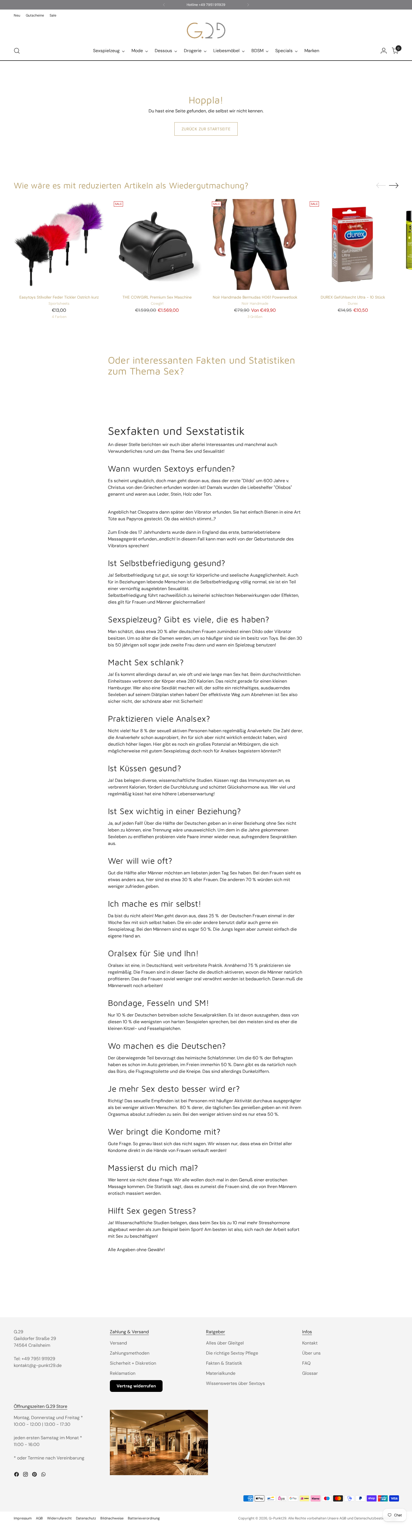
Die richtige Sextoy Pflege (232, 1353)
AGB (39, 1518)
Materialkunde (220, 1373)
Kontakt (310, 1343)
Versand (118, 1343)
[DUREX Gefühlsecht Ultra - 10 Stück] (353, 244)
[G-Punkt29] (206, 30)
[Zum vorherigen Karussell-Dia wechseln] (381, 185)
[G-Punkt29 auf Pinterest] (35, 1475)
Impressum (23, 1518)
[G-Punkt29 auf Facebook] (17, 1475)
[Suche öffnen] (16, 50)
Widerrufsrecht (59, 1518)
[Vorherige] (164, 5)
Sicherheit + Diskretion (133, 1363)
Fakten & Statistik (224, 1363)
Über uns (311, 1353)
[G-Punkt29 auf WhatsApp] (44, 1475)
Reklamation (122, 1373)
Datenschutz (86, 1518)
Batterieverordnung (144, 1518)
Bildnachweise (112, 1518)
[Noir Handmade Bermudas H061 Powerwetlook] (255, 244)
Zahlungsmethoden (129, 1353)
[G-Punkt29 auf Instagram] (26, 1475)
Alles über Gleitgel (225, 1343)
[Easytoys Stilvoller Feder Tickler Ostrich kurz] (59, 244)
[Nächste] (248, 5)
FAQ (306, 1363)
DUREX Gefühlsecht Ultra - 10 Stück (353, 297)
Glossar (310, 1373)
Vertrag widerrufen (136, 1386)
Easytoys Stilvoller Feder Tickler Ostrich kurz (59, 297)
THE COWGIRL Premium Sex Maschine (157, 297)
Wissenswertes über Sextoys (235, 1383)
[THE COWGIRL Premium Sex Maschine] (157, 244)
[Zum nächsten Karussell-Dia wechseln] (394, 185)
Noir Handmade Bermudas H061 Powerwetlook (255, 297)
